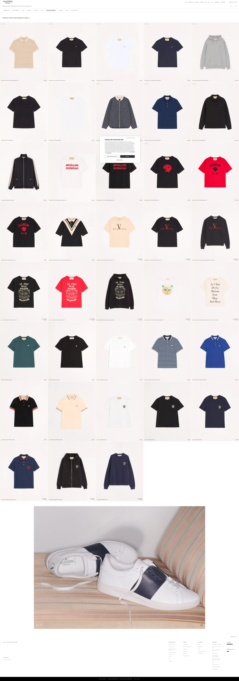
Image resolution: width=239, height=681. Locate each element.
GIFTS (212, 2)
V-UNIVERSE (223, 2)
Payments (185, 651)
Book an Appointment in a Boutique (173, 649)
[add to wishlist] (46, 23)
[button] (1, 52)
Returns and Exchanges (187, 646)
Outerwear (29, 10)
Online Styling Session (172, 652)
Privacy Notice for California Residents (215, 656)
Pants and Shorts (74, 10)
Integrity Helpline (201, 653)
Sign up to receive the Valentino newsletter (10, 642)
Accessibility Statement (216, 666)
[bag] (236, 2)
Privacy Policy (214, 653)
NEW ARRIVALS (190, 2)
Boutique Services (186, 655)
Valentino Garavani (6, 6)
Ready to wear (6, 10)
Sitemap (170, 656)
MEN (205, 2)
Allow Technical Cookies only (112, 156)
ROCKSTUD (197, 2)
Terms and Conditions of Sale (216, 650)
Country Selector (6, 657)
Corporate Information (201, 651)
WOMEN (201, 2)
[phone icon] (232, 2)
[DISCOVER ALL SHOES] (201, 625)
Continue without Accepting (130, 137)
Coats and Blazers (15, 10)
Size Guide (185, 653)
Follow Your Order (172, 644)
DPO (213, 662)
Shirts (42, 10)
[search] (230, 2)
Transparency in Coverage (216, 644)
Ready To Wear (16, 6)
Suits (23, 10)
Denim (67, 10)
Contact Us (170, 661)
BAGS (209, 2)
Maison (199, 644)
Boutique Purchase (215, 664)
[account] (234, 2)
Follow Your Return (172, 646)
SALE (186, 2)
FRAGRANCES (217, 2)
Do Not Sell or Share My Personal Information (216, 659)
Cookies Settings (215, 668)
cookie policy (132, 151)
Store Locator (171, 654)
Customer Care (185, 644)
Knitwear (36, 10)
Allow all (127, 156)
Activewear (61, 10)
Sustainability (200, 646)
